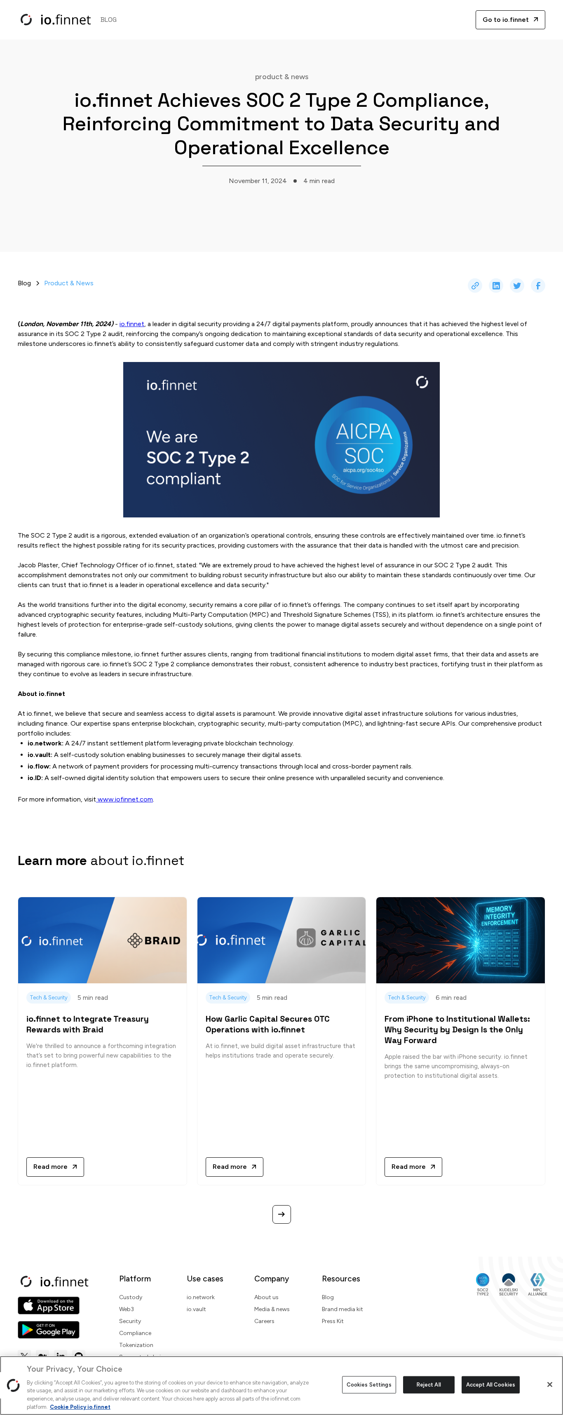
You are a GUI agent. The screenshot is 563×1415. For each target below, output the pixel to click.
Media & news (272, 1309)
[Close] (550, 1384)
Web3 (126, 1309)
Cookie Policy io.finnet (80, 1406)
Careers (264, 1321)
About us (266, 1297)
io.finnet (132, 324)
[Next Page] (281, 1214)
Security (130, 1321)
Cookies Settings (369, 1385)
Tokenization (136, 1345)
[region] (281, 1385)
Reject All (429, 1385)
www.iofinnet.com (124, 799)
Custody (130, 1297)
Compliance (135, 1333)
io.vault (196, 1309)
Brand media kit (342, 1309)
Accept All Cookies (490, 1385)
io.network (201, 1297)
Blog (328, 1297)
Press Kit (333, 1321)
